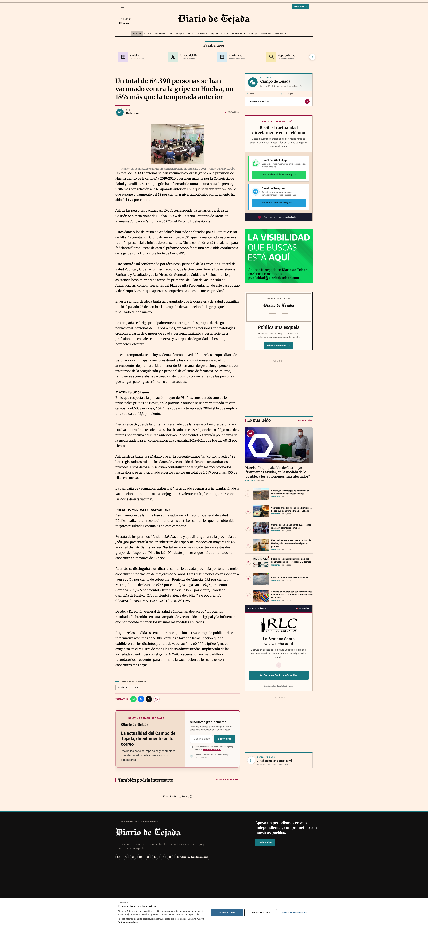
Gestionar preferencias (294, 912)
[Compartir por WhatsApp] (133, 699)
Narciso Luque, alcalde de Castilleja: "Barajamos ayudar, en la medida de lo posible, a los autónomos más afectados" (277, 472)
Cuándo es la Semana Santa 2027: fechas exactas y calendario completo (291, 526)
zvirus (135, 687)
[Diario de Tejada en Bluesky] (148, 857)
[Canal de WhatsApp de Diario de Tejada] (162, 857)
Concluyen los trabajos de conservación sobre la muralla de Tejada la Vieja (290, 492)
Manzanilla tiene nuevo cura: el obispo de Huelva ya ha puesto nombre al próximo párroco (291, 543)
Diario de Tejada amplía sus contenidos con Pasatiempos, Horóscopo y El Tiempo (291, 560)
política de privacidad (212, 749)
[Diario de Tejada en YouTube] (140, 857)
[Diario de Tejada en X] (133, 857)
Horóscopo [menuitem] (266, 33)
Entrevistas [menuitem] (160, 33)
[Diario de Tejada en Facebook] (118, 857)
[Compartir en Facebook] (141, 699)
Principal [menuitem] (137, 33)
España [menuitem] (214, 33)
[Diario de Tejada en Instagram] (126, 857)
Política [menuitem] (191, 33)
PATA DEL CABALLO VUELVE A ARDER (289, 577)
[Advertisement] (279, 387)
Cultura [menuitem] (224, 33)
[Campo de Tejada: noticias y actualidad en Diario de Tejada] (214, 19)
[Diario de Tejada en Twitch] (155, 857)
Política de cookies (127, 922)
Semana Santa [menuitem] (238, 33)
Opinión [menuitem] (147, 33)
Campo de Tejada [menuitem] (176, 33)
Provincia (122, 687)
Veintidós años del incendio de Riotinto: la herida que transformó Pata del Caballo (291, 509)
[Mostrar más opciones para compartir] (156, 699)
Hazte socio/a (300, 7)
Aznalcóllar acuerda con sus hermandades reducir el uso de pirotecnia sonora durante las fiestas (291, 595)
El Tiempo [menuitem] (252, 33)
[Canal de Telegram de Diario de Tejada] (170, 857)
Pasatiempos (214, 45)
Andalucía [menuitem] (202, 33)
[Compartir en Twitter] (149, 699)
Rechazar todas (261, 912)
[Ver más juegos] (312, 57)
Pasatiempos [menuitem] (280, 33)
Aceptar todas (227, 912)
